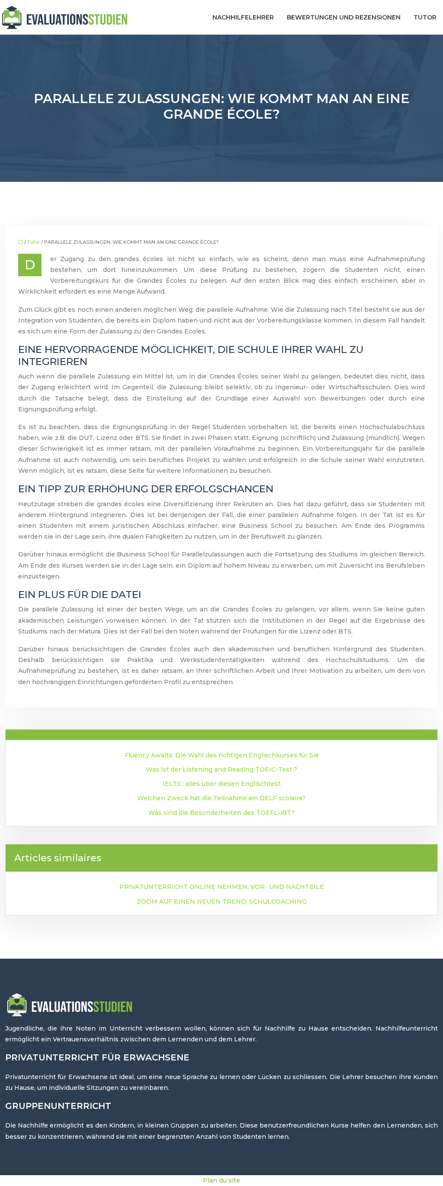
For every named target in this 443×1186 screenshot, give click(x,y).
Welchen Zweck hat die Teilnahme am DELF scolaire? (221, 798)
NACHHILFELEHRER (243, 17)
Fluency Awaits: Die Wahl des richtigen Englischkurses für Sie (222, 755)
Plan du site (221, 1180)
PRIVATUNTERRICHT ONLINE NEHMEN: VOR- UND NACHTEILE (221, 887)
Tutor (425, 17)
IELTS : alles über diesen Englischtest (222, 784)
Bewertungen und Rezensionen (344, 17)
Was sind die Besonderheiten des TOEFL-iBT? (221, 813)
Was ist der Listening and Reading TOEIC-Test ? (221, 769)
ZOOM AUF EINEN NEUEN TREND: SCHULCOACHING (222, 901)
